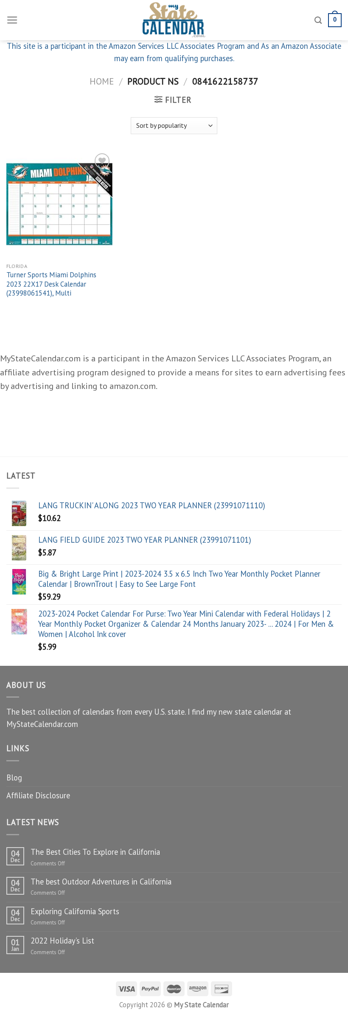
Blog (14, 777)
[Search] (318, 20)
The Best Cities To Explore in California (95, 851)
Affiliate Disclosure (38, 795)
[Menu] (12, 20)
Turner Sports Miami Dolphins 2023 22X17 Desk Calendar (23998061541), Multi (51, 284)
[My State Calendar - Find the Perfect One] (174, 20)
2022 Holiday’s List (62, 940)
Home (102, 81)
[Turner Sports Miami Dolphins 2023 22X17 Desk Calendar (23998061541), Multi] (59, 204)
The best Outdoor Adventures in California (101, 881)
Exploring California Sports (75, 911)
